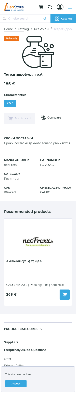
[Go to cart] (40, 7)
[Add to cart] (65, 295)
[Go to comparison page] (50, 7)
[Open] (60, 7)
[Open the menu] (70, 7)
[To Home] (14, 7)
